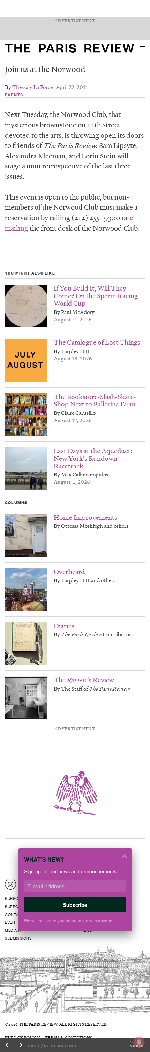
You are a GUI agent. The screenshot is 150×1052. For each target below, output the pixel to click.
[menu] (142, 48)
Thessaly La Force (32, 87)
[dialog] (75, 894)
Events (14, 94)
